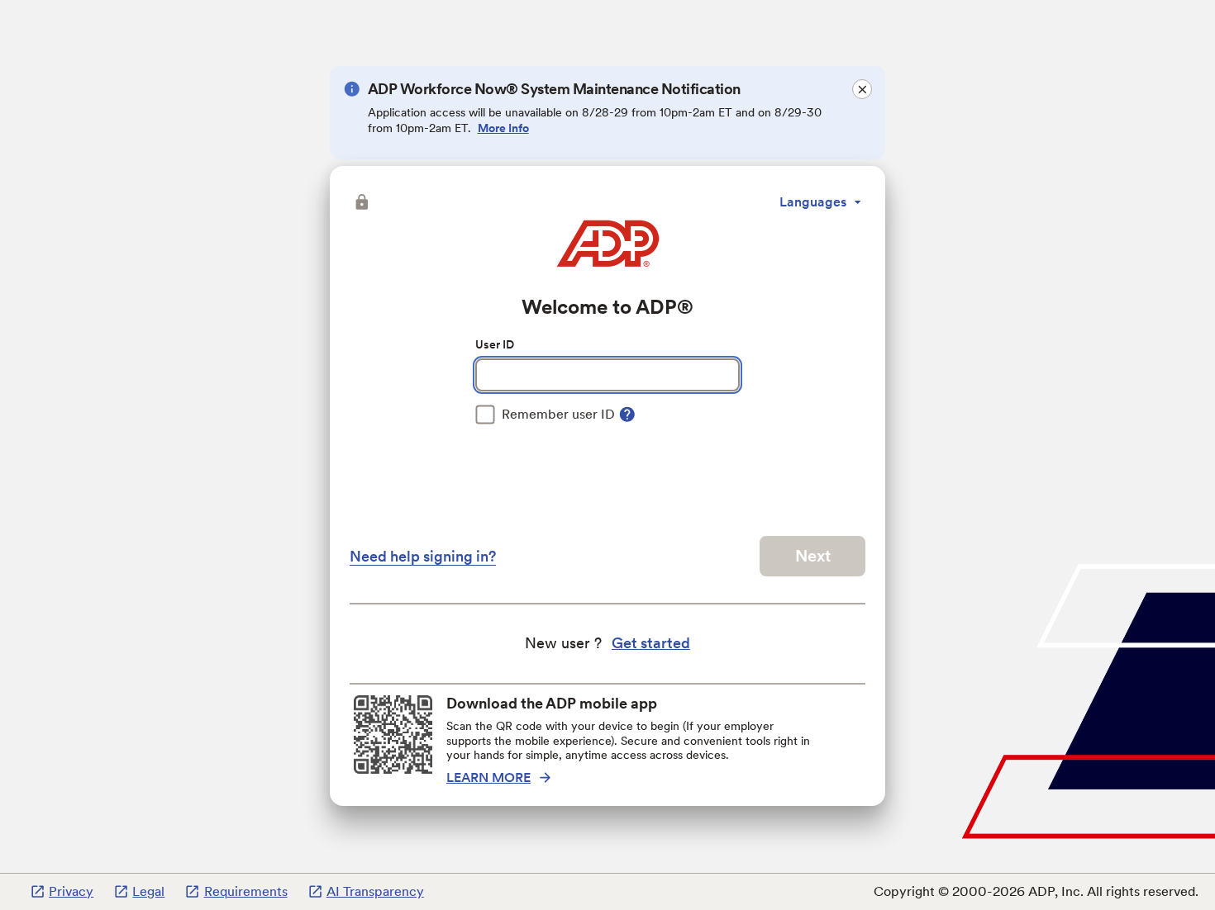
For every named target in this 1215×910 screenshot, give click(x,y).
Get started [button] (651, 643)
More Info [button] (503, 128)
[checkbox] (545, 414)
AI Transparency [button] (375, 891)
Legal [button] (148, 891)
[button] (360, 202)
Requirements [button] (245, 891)
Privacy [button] (71, 891)
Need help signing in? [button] (423, 556)
